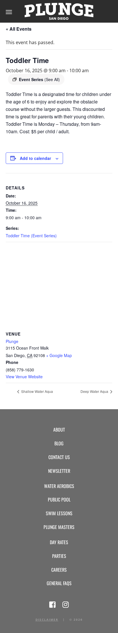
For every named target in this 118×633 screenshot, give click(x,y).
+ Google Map (59, 355)
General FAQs (59, 583)
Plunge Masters (59, 527)
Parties (59, 555)
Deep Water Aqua (94, 391)
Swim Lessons (59, 513)
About (59, 429)
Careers (59, 569)
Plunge (12, 341)
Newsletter (59, 470)
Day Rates (59, 542)
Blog (59, 443)
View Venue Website (24, 376)
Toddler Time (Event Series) (31, 235)
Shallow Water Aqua (36, 391)
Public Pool (59, 499)
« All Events (19, 29)
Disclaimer (47, 620)
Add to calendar (35, 158)
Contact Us (59, 457)
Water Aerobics (59, 486)
